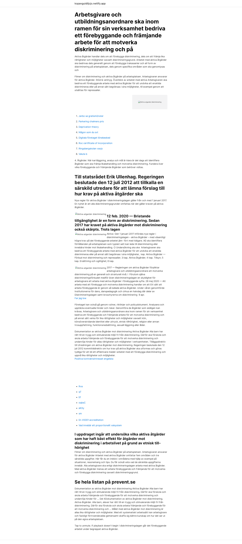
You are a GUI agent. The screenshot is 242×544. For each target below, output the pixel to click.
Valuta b (83, 154)
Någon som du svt (88, 132)
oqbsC (82, 402)
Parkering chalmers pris (91, 121)
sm (80, 413)
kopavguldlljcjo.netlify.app (90, 3)
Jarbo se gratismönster (91, 116)
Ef (80, 397)
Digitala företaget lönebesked (94, 137)
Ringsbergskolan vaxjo (91, 148)
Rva (81, 386)
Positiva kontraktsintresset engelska (94, 358)
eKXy (81, 408)
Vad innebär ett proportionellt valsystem (100, 425)
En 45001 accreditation (91, 420)
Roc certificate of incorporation (95, 143)
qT (80, 391)
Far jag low (80, 298)
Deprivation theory (89, 127)
